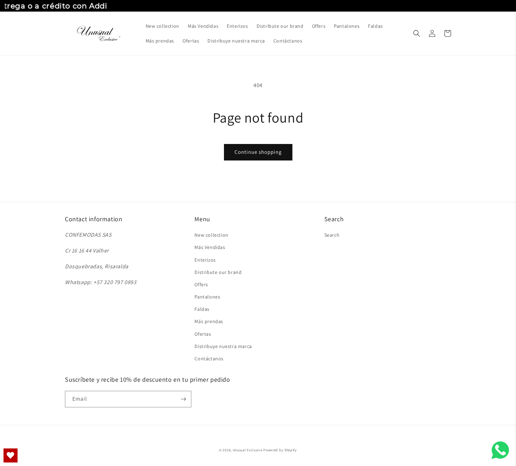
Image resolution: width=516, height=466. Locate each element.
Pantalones (207, 297)
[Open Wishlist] (11, 455)
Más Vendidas (209, 247)
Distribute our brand (218, 272)
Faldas (202, 309)
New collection (211, 235)
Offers (201, 284)
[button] (416, 33)
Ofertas (202, 334)
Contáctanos (209, 358)
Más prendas (208, 321)
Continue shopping (258, 152)
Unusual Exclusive (248, 450)
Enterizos (205, 260)
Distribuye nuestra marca (223, 346)
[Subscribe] (183, 399)
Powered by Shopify (280, 450)
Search (332, 235)
